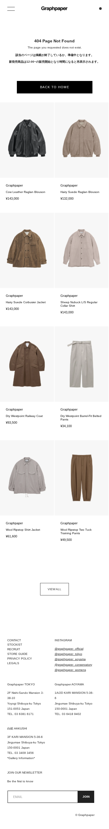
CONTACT (14, 640)
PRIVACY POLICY (19, 658)
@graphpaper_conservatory (73, 664)
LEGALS (13, 663)
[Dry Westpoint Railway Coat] (27, 364)
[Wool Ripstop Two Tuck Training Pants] (82, 478)
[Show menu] (11, 8)
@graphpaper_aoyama (70, 659)
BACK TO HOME (54, 87)
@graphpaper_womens (70, 669)
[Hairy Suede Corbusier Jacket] (27, 250)
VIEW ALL (54, 589)
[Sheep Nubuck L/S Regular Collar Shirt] (82, 250)
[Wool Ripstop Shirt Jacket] (27, 478)
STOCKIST (14, 644)
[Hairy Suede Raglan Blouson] (82, 140)
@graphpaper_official (69, 648)
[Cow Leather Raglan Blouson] (27, 140)
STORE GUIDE (17, 653)
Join (86, 796)
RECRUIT (13, 649)
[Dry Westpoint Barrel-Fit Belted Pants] (82, 364)
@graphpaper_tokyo (68, 653)
